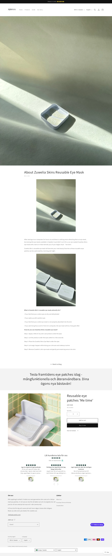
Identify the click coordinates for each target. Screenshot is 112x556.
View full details (71, 430)
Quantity (69, 410)
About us (59, 499)
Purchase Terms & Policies (63, 502)
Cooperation (60, 505)
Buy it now (82, 425)
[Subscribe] (37, 524)
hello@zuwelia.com (14, 515)
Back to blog (57, 364)
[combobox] (45, 550)
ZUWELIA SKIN (14, 546)
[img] (56, 458)
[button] (95, 10)
